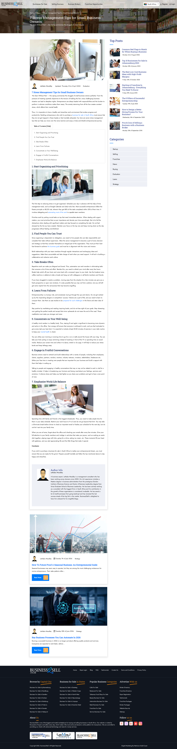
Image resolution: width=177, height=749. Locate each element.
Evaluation (86, 86)
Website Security (125, 708)
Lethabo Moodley (46, 559)
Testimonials (105, 670)
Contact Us (115, 670)
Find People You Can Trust (45, 137)
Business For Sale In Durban (38, 698)
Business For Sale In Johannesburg (40, 687)
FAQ (97, 670)
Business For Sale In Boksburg (39, 701)
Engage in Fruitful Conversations (47, 155)
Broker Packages (125, 705)
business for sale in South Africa (83, 115)
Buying (115, 169)
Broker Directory (125, 687)
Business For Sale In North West (69, 694)
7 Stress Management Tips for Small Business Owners (57, 92)
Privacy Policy (141, 670)
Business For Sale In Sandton (38, 694)
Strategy (77, 559)
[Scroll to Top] (172, 745)
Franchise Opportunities (94, 4)
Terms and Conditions (127, 670)
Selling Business (58, 4)
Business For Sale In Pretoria (38, 705)
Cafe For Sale (94, 687)
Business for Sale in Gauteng (68, 687)
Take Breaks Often (42, 142)
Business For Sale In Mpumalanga (70, 698)
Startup (115, 149)
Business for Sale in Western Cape (70, 691)
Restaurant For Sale (95, 691)
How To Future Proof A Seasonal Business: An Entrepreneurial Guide (64, 564)
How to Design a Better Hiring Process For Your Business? (132, 112)
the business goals (54, 246)
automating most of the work (57, 212)
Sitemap (122, 712)
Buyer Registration (125, 694)
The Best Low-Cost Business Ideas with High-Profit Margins (134, 74)
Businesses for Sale (40, 4)
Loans (115, 179)
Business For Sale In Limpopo (69, 701)
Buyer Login (83, 670)
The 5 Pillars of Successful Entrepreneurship (133, 99)
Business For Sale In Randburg (39, 691)
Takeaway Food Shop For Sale (99, 694)
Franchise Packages (126, 701)
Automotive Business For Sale (99, 701)
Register (165, 4)
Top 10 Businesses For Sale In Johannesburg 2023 (134, 61)
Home (75, 670)
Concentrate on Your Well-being (47, 151)
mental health (45, 332)
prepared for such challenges (72, 300)
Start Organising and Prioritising (47, 133)
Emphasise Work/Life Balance (46, 160)
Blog (91, 670)
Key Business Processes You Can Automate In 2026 (56, 637)
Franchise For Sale (95, 708)
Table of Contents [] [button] (42, 126)
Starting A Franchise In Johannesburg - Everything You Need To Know (134, 87)
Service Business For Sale (97, 712)
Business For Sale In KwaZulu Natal (70, 705)
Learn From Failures (42, 146)
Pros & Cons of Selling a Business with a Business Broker (133, 125)
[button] (151, 4)
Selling (115, 154)
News (115, 164)
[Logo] (12, 4)
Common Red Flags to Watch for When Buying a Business (134, 50)
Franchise (116, 159)
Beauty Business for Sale (97, 698)
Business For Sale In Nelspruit (39, 712)
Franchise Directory (126, 691)
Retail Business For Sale (97, 705)
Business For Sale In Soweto (38, 708)
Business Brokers (74, 4)
